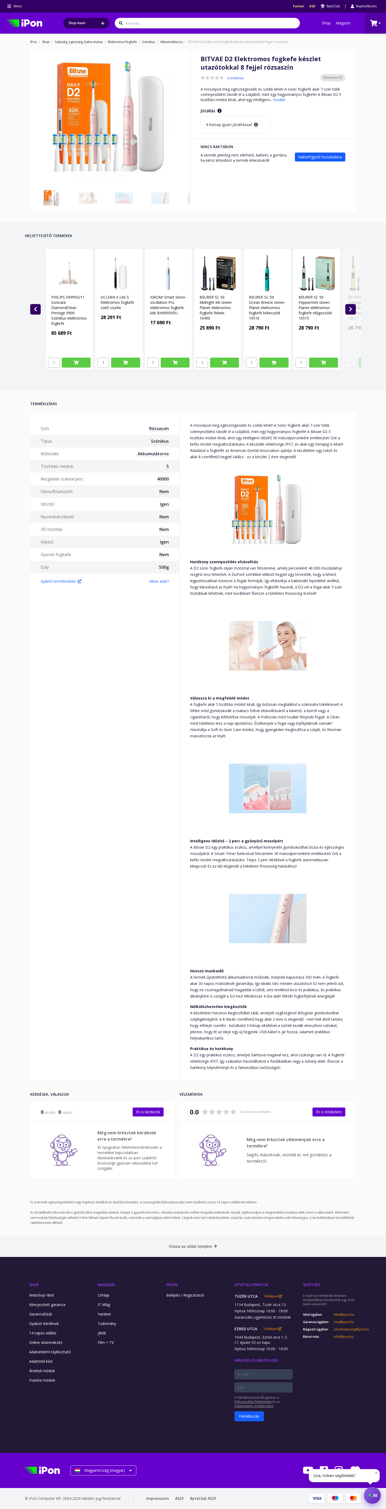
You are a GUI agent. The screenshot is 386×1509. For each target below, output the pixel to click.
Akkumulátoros (171, 42)
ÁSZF (179, 1498)
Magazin (343, 22)
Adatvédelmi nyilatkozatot (253, 1406)
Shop (326, 22)
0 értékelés (235, 78)
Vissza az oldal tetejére (190, 1246)
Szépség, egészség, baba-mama (79, 42)
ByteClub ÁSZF (203, 1498)
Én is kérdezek (148, 1111)
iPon (33, 42)
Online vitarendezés (45, 1342)
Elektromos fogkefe (122, 42)
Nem (164, 491)
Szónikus (148, 42)
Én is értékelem (329, 1111)
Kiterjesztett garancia (47, 1304)
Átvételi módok (42, 1370)
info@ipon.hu (344, 1337)
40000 (163, 479)
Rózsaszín (159, 428)
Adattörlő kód (40, 1361)
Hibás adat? (159, 581)
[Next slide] (350, 309)
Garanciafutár (40, 1314)
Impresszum (157, 1498)
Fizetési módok (42, 1380)
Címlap (103, 1295)
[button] (51, 198)
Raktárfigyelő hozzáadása (320, 156)
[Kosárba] (76, 363)
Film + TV (106, 1342)
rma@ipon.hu (344, 1322)
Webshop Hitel (41, 1295)
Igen (164, 504)
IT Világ (104, 1304)
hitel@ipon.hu (344, 1315)
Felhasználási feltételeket (253, 1402)
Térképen (271, 1296)
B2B (312, 6)
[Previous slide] (35, 309)
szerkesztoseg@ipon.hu (347, 1329)
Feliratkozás (249, 1416)
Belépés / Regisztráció (185, 1295)
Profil (172, 1284)
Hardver (104, 1314)
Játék (102, 1332)
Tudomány (107, 1323)
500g (164, 567)
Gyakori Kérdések (44, 1323)
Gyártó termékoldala (58, 581)
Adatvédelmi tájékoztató (50, 1351)
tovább (279, 99)
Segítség (311, 1284)
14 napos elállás (42, 1332)
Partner (298, 6)
